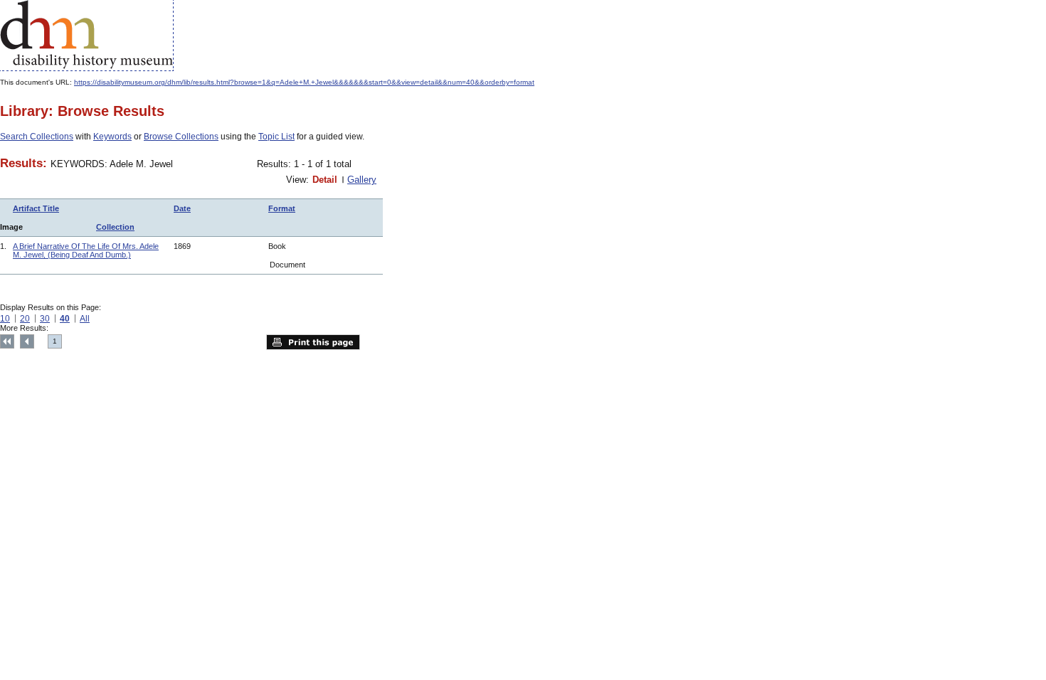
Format (281, 208)
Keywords (112, 137)
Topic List (276, 137)
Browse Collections (181, 137)
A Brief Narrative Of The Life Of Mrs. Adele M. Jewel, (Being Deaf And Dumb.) (86, 250)
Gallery (361, 179)
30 (45, 319)
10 (5, 319)
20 (25, 319)
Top (7, 341)
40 (65, 319)
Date (182, 208)
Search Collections (36, 137)
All (85, 319)
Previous (27, 341)
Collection (115, 227)
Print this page (313, 342)
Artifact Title (36, 208)
